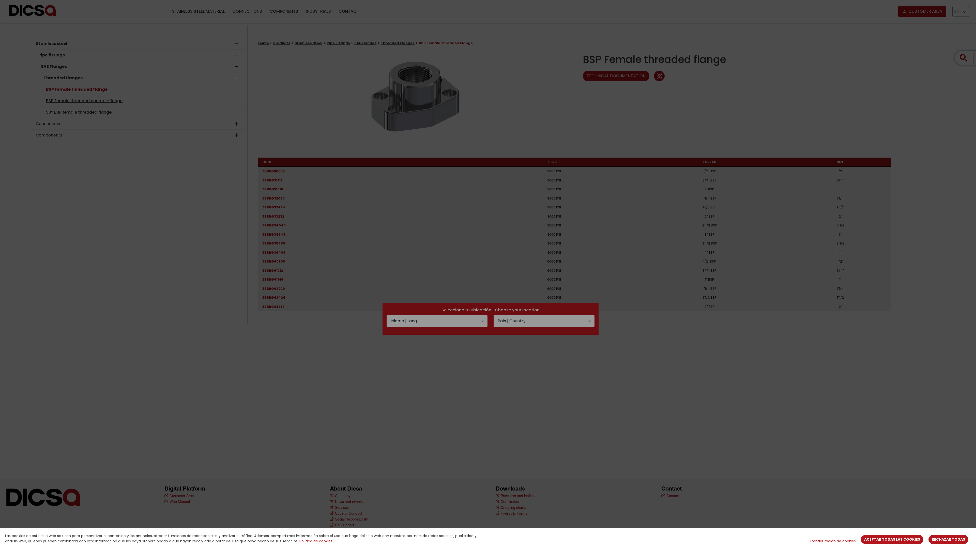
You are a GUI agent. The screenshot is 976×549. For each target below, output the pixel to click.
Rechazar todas (948, 539)
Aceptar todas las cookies (892, 539)
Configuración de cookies (833, 541)
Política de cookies (315, 541)
